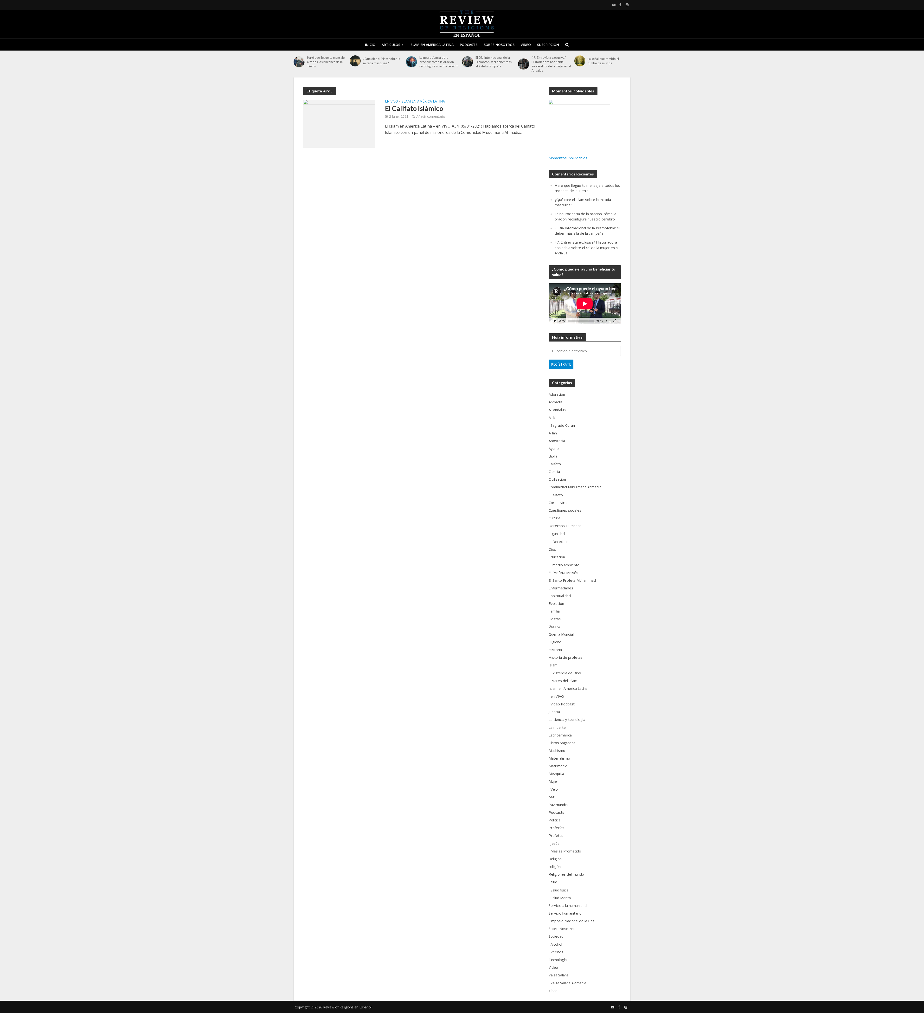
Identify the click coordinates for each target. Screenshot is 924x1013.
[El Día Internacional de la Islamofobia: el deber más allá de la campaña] (467, 61)
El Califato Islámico (414, 108)
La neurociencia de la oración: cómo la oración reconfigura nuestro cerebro (439, 62)
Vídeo (526, 44)
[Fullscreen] (614, 321)
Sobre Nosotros (499, 44)
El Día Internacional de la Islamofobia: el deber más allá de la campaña (493, 62)
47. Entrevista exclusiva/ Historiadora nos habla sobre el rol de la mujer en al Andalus (551, 64)
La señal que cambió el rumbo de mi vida (603, 61)
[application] (585, 303)
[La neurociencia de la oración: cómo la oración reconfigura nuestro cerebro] (411, 61)
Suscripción (548, 44)
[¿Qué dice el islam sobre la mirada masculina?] (355, 60)
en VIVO (391, 101)
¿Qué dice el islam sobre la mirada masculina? (381, 61)
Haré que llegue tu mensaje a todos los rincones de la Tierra (326, 62)
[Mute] (607, 321)
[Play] (555, 321)
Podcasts (468, 44)
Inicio (370, 44)
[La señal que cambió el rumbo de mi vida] (579, 60)
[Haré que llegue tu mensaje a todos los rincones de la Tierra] (299, 61)
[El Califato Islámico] (339, 123)
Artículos (391, 44)
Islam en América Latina (432, 44)
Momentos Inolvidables (568, 157)
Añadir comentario (430, 116)
